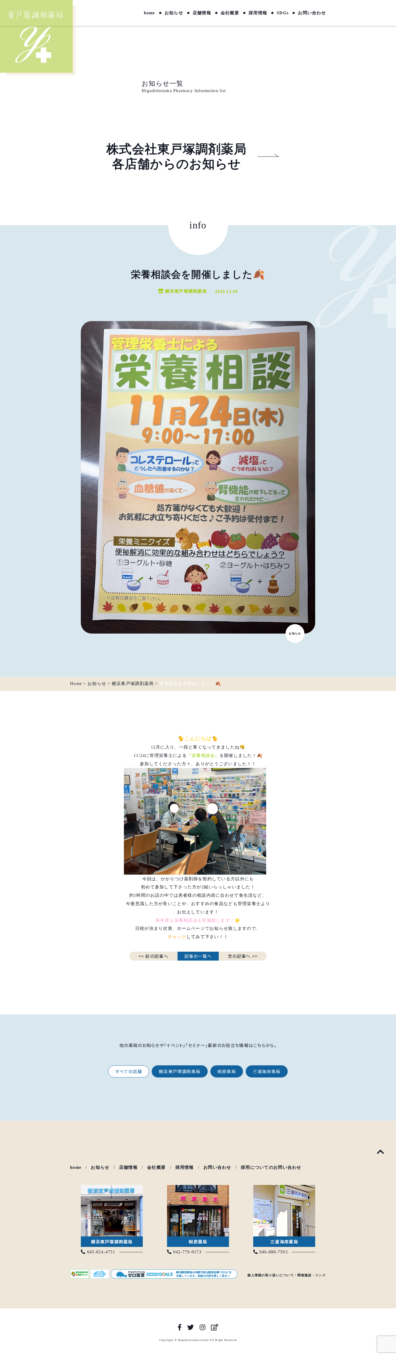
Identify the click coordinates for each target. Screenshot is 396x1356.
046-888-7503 (273, 1252)
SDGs (283, 13)
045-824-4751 (100, 1252)
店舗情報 (202, 13)
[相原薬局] (198, 1188)
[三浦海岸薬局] (284, 1188)
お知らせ (174, 13)
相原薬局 (226, 1071)
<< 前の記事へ (153, 956)
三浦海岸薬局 (267, 1071)
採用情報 (258, 13)
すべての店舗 (128, 1071)
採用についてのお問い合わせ (271, 1167)
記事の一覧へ (198, 956)
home (149, 13)
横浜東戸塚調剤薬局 (180, 1071)
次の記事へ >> (243, 956)
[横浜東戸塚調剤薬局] (112, 1188)
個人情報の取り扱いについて (270, 1275)
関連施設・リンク (311, 1275)
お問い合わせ (312, 13)
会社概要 (230, 13)
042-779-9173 (187, 1252)
